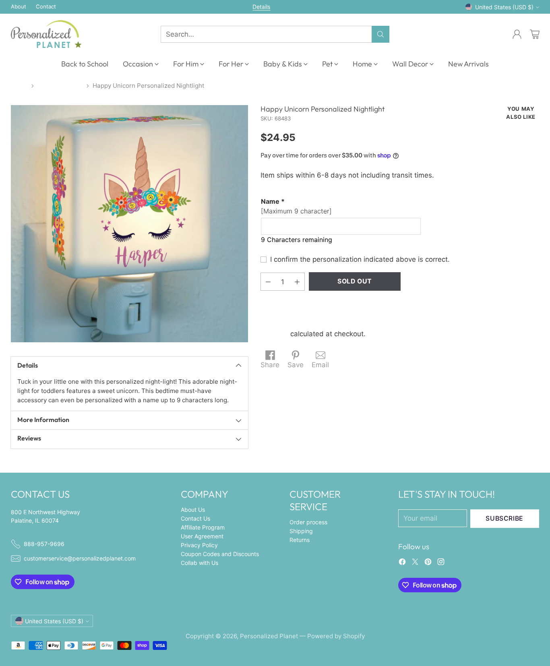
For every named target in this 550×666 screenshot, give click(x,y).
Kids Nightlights (60, 85)
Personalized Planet (269, 636)
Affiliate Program (203, 527)
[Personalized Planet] (46, 34)
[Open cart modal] (534, 34)
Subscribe (504, 518)
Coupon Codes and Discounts (220, 553)
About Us (193, 509)
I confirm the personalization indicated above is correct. (360, 259)
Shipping (274, 334)
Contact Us (195, 518)
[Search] (380, 34)
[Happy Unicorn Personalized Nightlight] (129, 223)
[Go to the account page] (517, 34)
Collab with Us (199, 562)
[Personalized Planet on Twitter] (415, 563)
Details (261, 6)
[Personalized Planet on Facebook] (402, 563)
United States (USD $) (504, 7)
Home (19, 85)
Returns (299, 539)
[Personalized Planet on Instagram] (441, 563)
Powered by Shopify (336, 636)
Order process (308, 522)
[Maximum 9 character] (296, 206)
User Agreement (202, 536)
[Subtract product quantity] (268, 281)
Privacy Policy (199, 545)
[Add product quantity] (297, 281)
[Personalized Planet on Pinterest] (428, 563)
